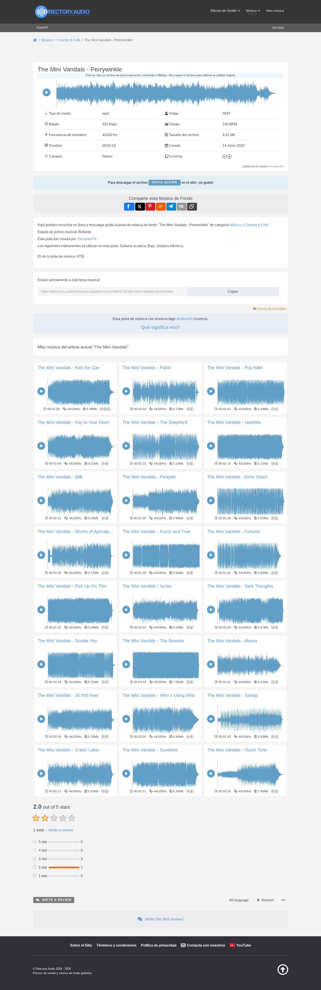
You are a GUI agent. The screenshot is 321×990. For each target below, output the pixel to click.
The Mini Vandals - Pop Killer (235, 367)
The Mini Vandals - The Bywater (153, 640)
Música (235, 225)
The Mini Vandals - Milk (60, 476)
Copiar (231, 290)
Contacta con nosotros (206, 945)
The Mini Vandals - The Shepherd (155, 422)
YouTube (243, 945)
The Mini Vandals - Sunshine (150, 750)
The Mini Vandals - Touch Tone (237, 750)
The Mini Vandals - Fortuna (233, 531)
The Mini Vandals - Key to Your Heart (73, 422)
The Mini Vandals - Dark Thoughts (240, 586)
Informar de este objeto (271, 308)
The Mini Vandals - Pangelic (149, 476)
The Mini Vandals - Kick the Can (69, 367)
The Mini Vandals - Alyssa (232, 640)
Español (42, 27)
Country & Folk (256, 225)
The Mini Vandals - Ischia (147, 586)
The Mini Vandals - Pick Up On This (72, 586)
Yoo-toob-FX (276, 166)
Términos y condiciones (116, 945)
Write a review (60, 830)
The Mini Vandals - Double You (67, 640)
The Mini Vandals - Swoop (232, 695)
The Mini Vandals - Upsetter (234, 422)
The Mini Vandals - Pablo (147, 367)
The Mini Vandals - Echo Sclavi (237, 476)
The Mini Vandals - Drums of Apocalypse (77, 531)
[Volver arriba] (271, 973)
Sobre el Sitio (81, 945)
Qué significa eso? (160, 327)
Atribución (184, 319)
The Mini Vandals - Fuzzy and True (156, 531)
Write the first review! (164, 919)
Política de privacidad (158, 945)
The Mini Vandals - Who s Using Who (159, 695)
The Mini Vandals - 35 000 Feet (68, 695)
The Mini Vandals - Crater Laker (68, 750)
